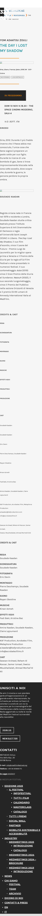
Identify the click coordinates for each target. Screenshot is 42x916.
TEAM (12, 889)
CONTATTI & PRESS (16, 902)
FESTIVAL (14, 884)
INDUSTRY (10, 838)
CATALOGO (20, 811)
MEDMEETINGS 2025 (21, 842)
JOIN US (6, 730)
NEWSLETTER (10, 738)
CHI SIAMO (11, 880)
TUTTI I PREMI (17, 816)
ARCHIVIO (15, 893)
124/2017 (7, 774)
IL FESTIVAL (16, 789)
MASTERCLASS (22, 807)
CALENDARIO (21, 802)
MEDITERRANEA (5, 77)
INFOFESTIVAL (22, 793)
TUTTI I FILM (21, 798)
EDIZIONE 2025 (13, 786)
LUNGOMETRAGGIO (17, 77)
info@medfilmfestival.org (16, 765)
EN (6, 907)
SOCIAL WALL (17, 821)
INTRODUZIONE (23, 845)
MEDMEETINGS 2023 (21, 867)
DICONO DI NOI (13, 898)
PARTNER (15, 825)
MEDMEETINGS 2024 (21, 855)
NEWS (8, 876)
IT (5, 912)
